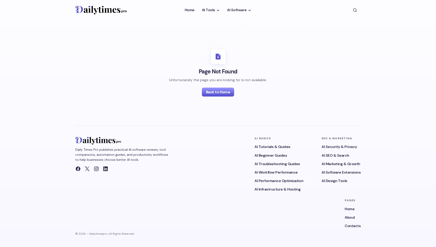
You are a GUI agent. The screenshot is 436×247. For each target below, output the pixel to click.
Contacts (353, 225)
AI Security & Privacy (339, 146)
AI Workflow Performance (276, 172)
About (350, 217)
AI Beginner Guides (271, 155)
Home (350, 209)
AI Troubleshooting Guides (277, 163)
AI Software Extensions (341, 172)
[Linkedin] (105, 168)
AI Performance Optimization (279, 180)
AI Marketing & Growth (341, 163)
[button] (355, 10)
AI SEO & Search (335, 155)
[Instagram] (96, 168)
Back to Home (218, 92)
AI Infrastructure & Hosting (278, 189)
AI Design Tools (334, 180)
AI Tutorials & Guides (272, 146)
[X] (87, 168)
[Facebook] (78, 168)
